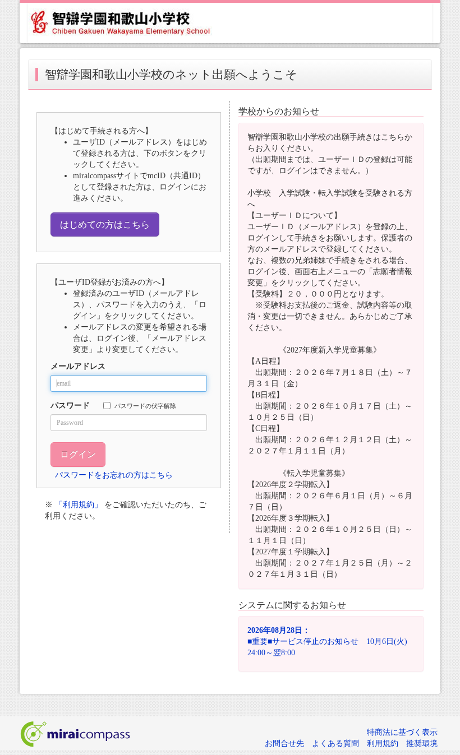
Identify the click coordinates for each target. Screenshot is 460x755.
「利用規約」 (78, 505)
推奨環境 (422, 743)
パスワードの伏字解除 (145, 405)
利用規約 (382, 743)
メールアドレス (77, 366)
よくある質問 (335, 743)
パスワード (70, 405)
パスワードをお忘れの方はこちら (114, 475)
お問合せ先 (284, 743)
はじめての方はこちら (105, 224)
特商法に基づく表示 (402, 732)
